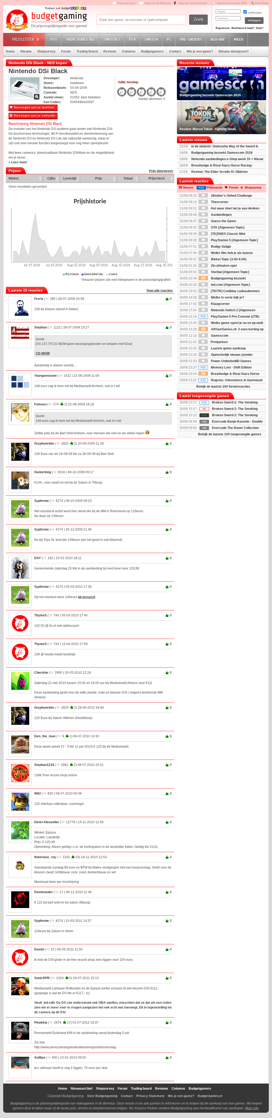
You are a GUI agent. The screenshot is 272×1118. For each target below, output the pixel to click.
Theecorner (219, 202)
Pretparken (219, 342)
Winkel (13, 178)
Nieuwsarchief (81, 1088)
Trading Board (87, 51)
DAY (37, 558)
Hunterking (42, 472)
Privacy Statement (150, 1096)
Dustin (39, 949)
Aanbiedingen (221, 215)
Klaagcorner (220, 304)
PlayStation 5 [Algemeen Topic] (234, 240)
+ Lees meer (17, 162)
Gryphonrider (44, 443)
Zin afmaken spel (223, 266)
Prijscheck (156, 178)
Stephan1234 (44, 765)
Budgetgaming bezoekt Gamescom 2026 (222, 153)
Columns (128, 51)
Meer (238, 39)
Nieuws (26, 51)
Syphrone (41, 501)
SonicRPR (42, 978)
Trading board (141, 1088)
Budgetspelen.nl (210, 1096)
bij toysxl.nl (86, 597)
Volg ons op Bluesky (157, 3)
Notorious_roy (45, 857)
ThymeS (40, 615)
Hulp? (260, 28)
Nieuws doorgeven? (234, 51)
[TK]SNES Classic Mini (227, 234)
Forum (66, 51)
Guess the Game (223, 221)
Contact (175, 51)
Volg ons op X (126, 3)
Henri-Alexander (46, 822)
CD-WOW (43, 353)
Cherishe (41, 672)
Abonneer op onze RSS (232, 3)
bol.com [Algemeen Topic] (230, 285)
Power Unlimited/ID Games (230, 361)
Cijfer (51, 178)
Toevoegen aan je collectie (33, 115)
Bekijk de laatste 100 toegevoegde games (229, 434)
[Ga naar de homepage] (46, 20)
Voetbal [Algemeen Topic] (229, 272)
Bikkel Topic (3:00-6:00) (228, 259)
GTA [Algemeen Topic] (227, 227)
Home (10, 51)
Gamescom (219, 335)
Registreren (223, 28)
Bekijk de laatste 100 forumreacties (223, 386)
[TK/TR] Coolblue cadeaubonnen (235, 291)
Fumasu (40, 404)
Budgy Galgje (220, 246)
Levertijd (69, 178)
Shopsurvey (46, 51)
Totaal (128, 178)
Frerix (38, 299)
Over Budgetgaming (102, 1096)
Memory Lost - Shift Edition (226, 367)
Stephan (40, 327)
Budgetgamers (152, 51)
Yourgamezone (45, 376)
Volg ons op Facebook (192, 3)
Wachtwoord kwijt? (242, 28)
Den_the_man (45, 736)
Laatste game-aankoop (228, 348)
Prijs (98, 178)
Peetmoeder (43, 892)
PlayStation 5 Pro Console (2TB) (230, 316)
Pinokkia (40, 1022)
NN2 (37, 793)
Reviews (109, 51)
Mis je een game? (200, 51)
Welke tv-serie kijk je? (227, 297)
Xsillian (39, 1057)
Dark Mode (262, 3)
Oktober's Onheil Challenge (231, 196)
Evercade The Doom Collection (235, 428)
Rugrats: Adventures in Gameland (231, 380)
